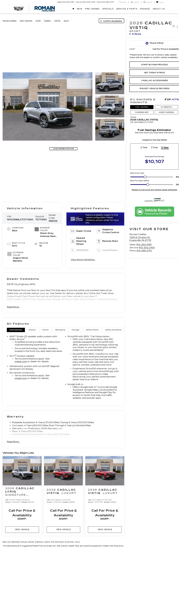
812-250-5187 (144, 244)
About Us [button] (159, 9)
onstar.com (21, 361)
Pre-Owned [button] (92, 9)
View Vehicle (22, 529)
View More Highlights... (83, 259)
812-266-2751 (144, 250)
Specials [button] (108, 9)
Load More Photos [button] (63, 149)
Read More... (13, 307)
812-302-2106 (147, 247)
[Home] (73, 8)
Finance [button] (145, 9)
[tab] (16, 330)
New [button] (79, 9)
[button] (47, 106)
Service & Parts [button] (126, 9)
